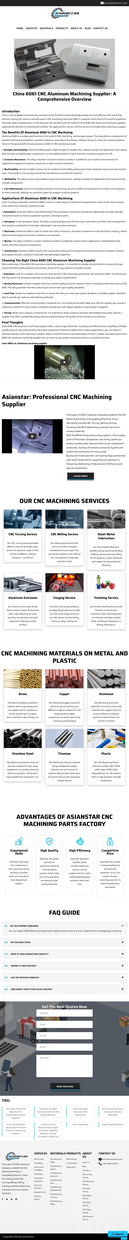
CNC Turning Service (23, 534)
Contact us (86, 1170)
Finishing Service (106, 597)
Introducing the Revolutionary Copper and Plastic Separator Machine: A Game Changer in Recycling (48, 1130)
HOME (19, 28)
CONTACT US (100, 28)
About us (86, 1162)
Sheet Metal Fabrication (106, 536)
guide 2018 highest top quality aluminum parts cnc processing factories (16, 1129)
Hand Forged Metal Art (112, 1124)
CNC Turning (39, 1159)
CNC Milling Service (64, 534)
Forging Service (64, 597)
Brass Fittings (71, 1159)
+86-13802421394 (110, 1163)
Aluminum (106, 694)
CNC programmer (80, 1124)
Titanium (64, 753)
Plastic (106, 753)
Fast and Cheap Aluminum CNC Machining (80, 1111)
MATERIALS (46, 28)
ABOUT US (76, 28)
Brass (23, 694)
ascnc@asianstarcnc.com (115, 3)
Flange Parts (71, 1167)
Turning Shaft (71, 1163)
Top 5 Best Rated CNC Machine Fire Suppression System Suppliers (16, 1113)
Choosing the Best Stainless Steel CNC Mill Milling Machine (48, 1111)
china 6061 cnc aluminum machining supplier (24, 343)
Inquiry (119, 1234)
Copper (64, 694)
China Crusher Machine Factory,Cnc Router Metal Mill (112, 1111)
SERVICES (31, 28)
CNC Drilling (38, 1174)
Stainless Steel (22, 753)
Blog (84, 1166)
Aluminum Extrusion (22, 597)
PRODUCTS (62, 28)
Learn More (81, 476)
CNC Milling (38, 1163)
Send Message (65, 1086)
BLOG (88, 28)
